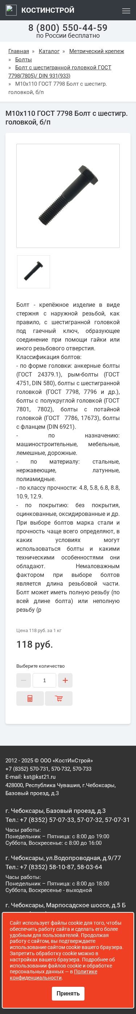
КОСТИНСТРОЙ (47, 10)
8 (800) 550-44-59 (68, 28)
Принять (68, 993)
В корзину (59, 698)
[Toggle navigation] (126, 10)
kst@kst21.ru (39, 777)
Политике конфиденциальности (53, 975)
